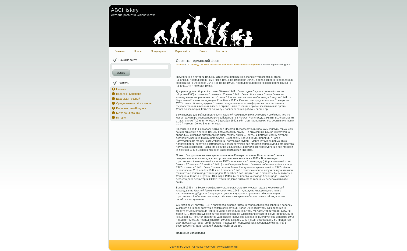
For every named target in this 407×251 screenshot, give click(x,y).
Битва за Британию (128, 113)
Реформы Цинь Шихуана (131, 108)
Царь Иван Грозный (128, 98)
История (121, 117)
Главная (121, 89)
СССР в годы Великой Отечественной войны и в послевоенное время (223, 64)
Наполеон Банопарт (128, 93)
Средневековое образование (134, 103)
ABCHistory (125, 10)
